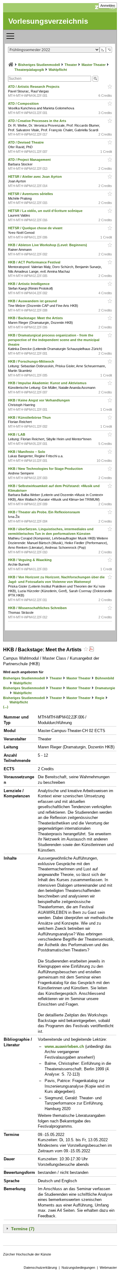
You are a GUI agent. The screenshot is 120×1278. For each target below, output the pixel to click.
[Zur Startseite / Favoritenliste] (11, 65)
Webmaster (108, 1267)
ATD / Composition (24, 103)
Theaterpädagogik (29, 69)
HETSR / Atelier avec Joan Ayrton (35, 176)
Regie (99, 698)
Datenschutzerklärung (40, 1267)
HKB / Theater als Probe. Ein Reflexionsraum (44, 512)
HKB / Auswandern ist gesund (33, 301)
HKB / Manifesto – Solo (27, 452)
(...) (5, 707)
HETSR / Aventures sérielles (31, 194)
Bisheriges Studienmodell (39, 65)
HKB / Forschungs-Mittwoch (31, 361)
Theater (71, 65)
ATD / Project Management (30, 159)
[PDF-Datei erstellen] (91, 649)
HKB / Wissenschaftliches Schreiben (38, 608)
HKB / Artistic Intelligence (29, 284)
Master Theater (94, 65)
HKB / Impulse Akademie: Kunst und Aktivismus (47, 383)
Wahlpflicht (58, 69)
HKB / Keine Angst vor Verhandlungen (39, 400)
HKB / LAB (17, 434)
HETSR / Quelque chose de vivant (35, 228)
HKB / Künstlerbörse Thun (30, 417)
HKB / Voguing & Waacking (30, 560)
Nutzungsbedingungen (78, 1267)
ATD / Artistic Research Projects (34, 86)
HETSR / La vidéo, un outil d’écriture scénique (45, 211)
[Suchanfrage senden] (95, 79)
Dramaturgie (105, 688)
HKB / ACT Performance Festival (34, 262)
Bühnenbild (104, 678)
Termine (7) (22, 1228)
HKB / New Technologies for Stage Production (46, 468)
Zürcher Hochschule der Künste (27, 1254)
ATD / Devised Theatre (26, 142)
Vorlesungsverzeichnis (48, 21)
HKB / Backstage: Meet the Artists (36, 318)
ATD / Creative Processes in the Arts (37, 121)
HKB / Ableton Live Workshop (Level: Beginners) (48, 245)
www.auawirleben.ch (64, 1046)
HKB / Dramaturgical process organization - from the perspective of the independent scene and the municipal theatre (53, 339)
